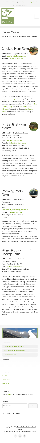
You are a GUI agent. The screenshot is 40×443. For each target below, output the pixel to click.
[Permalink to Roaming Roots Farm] (33, 193)
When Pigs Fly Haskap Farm (12, 252)
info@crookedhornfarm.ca (16, 56)
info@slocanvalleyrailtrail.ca (29, 2)
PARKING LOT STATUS (10, 355)
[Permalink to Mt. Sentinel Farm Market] (33, 126)
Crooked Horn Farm (15, 48)
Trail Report (6, 376)
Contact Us (5, 383)
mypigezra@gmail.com (15, 266)
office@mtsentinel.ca (14, 140)
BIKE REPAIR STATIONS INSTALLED (14, 346)
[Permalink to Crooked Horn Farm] (33, 50)
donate (9, 395)
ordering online (14, 99)
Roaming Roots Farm (12, 193)
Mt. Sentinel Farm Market (14, 126)
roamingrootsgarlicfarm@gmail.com (15, 210)
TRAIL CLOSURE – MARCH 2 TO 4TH (14, 351)
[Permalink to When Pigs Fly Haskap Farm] (33, 252)
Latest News (6, 380)
